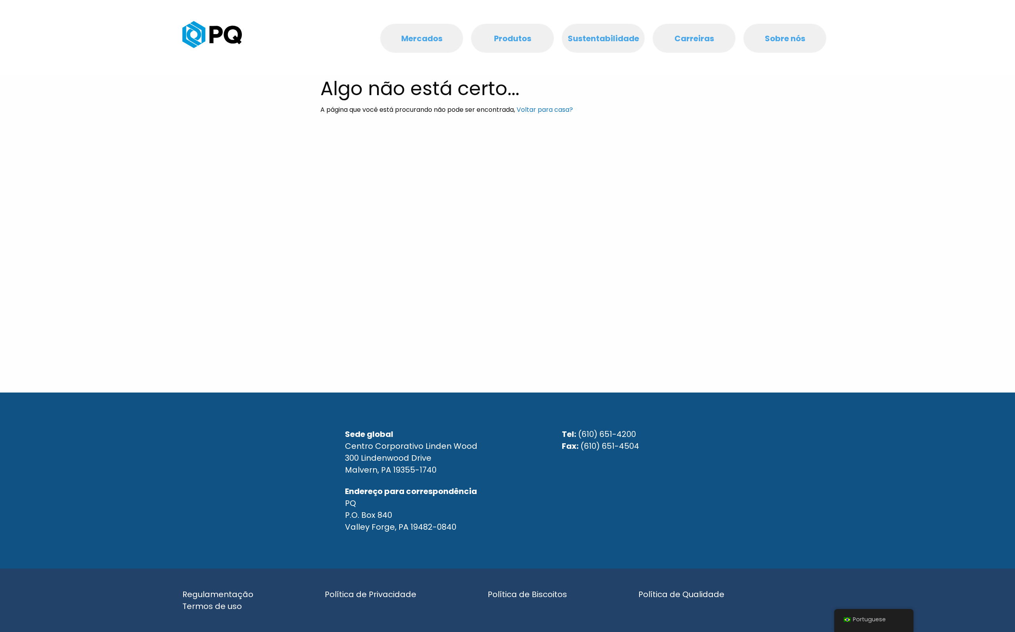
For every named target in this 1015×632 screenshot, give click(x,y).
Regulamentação (217, 594)
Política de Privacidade (370, 594)
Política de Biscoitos (527, 594)
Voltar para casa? (545, 109)
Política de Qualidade (681, 594)
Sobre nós (785, 38)
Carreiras (694, 38)
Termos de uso (212, 606)
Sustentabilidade (603, 38)
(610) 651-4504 (609, 446)
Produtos (512, 38)
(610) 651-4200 (607, 434)
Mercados (421, 38)
